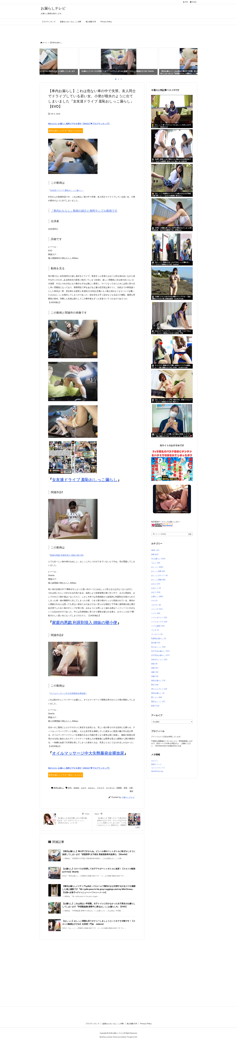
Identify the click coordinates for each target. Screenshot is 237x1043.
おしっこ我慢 (158, 580)
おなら (155, 584)
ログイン (154, 761)
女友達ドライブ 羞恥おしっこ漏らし (66, 190)
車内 (131, 791)
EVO (70, 788)
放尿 (154, 668)
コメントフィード (158, 768)
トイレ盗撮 (158, 626)
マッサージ (110, 788)
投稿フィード (156, 764)
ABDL (155, 550)
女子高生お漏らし (160, 655)
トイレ (155, 613)
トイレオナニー (159, 617)
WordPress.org (157, 771)
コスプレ (156, 605)
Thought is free (132, 1037)
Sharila (76, 788)
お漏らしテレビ (128, 797)
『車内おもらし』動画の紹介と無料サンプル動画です (84, 210)
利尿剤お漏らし (158, 638)
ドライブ (100, 788)
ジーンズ (157, 609)
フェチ (155, 630)
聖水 (154, 685)
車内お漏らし (57, 43)
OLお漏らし (158, 559)
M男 (154, 554)
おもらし (91, 788)
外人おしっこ (158, 647)
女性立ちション (159, 659)
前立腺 (155, 643)
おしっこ (157, 567)
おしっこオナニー (159, 575)
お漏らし (157, 596)
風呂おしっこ (158, 701)
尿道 (154, 664)
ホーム (44, 43)
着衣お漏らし (158, 680)
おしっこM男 (158, 571)
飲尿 (155, 706)
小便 (131, 788)
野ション (156, 697)
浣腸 (154, 676)
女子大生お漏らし (160, 651)
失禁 (125, 788)
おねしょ (156, 588)
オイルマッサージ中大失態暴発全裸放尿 (68, 693)
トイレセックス (159, 622)
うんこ (155, 563)
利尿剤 (119, 788)
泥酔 (154, 672)
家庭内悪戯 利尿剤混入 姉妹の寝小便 (66, 555)
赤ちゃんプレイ (159, 689)
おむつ (155, 592)
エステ (83, 788)
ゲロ (154, 601)
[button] (44, 61)
